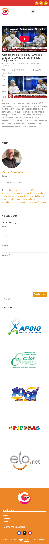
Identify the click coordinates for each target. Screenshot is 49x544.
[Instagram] (41, 3)
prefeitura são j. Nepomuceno (14, 199)
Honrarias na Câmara (28, 190)
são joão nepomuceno (21, 202)
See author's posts (14, 182)
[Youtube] (46, 3)
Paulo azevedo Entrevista (12, 196)
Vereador (42, 202)
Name (4, 226)
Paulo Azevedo (36, 193)
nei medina (17, 193)
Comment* (6, 255)
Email (4, 236)
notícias (26, 193)
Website (5, 245)
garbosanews (12, 190)
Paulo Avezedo (21, 63)
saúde (34, 202)
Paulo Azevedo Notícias (34, 196)
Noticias (33, 63)
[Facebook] (37, 3)
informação (7, 193)
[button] (33, 11)
